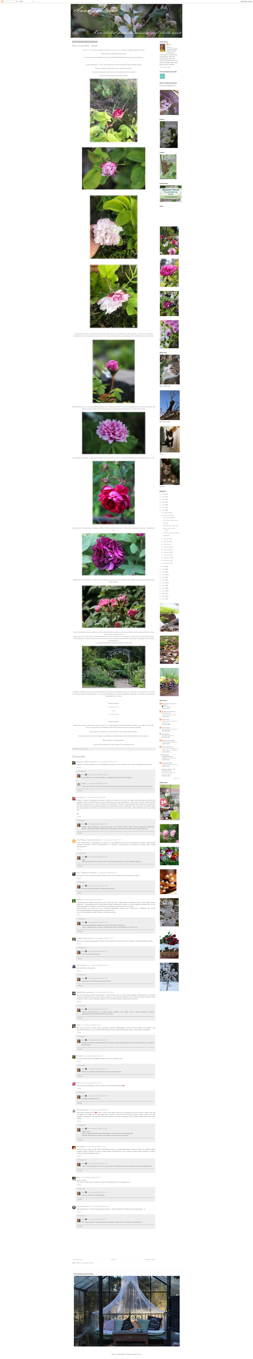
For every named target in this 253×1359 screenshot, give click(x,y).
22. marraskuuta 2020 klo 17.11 (97, 1009)
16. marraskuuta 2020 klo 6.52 (98, 1110)
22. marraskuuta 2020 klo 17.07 (97, 824)
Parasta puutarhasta (168, 711)
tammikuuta (167, 563)
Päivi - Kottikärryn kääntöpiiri (86, 872)
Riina (79, 1177)
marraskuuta (167, 515)
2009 (163, 593)
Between (80, 899)
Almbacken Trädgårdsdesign (167, 755)
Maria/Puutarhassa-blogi (85, 992)
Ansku (84, 783)
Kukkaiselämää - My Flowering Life (168, 770)
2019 (163, 566)
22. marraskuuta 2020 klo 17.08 (97, 857)
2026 (163, 494)
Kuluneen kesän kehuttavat (169, 742)
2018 (163, 569)
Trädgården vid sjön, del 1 (169, 758)
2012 (163, 585)
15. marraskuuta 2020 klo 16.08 (97, 774)
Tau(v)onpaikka (167, 763)
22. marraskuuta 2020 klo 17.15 (97, 1128)
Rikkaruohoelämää (168, 740)
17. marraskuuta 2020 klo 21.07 (99, 1206)
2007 (163, 599)
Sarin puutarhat (167, 747)
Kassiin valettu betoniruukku (170, 764)
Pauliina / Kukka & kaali (85, 938)
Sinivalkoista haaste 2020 (171, 526)
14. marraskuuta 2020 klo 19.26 (104, 992)
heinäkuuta (167, 547)
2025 (163, 497)
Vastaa (79, 767)
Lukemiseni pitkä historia (170, 520)
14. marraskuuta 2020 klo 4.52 (111, 840)
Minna (79, 1083)
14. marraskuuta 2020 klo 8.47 (92, 899)
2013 (163, 583)
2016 (163, 574)
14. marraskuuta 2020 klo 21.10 (91, 1025)
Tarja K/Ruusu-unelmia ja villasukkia (89, 840)
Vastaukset (82, 771)
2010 (163, 591)
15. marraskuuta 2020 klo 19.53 (91, 1083)
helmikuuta (167, 560)
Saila (78, 1025)
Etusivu (113, 1259)
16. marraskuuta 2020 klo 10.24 (96, 1146)
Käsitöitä (165, 523)
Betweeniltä (89, 50)
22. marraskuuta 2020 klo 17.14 (97, 1069)
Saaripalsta (165, 734)
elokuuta (166, 544)
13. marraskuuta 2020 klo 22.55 (95, 797)
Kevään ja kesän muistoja (171, 533)
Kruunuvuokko (82, 965)
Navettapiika (81, 1146)
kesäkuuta (166, 549)
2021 (163, 507)
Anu (83, 774)
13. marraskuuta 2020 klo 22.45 (108, 762)
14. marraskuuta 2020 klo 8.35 (106, 872)
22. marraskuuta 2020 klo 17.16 (97, 1163)
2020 (163, 510)
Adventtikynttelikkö (169, 517)
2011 (163, 588)
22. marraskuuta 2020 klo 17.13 (97, 1040)
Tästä (96, 643)
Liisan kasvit (166, 727)
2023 (163, 502)
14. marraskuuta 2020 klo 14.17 (103, 938)
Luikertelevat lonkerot (168, 735)
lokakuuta (166, 539)
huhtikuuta (166, 555)
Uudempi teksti (77, 1259)
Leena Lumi (81, 797)
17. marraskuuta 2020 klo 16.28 (97, 783)
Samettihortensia (82, 1110)
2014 (163, 580)
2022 (163, 505)
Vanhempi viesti (150, 1259)
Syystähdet (166, 535)
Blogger (138, 1354)
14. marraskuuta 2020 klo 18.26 (97, 965)
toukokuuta (167, 552)
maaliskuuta (167, 558)
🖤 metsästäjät (166, 706)
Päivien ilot (165, 719)
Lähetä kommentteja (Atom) (84, 1263)
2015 (163, 577)
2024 (163, 499)
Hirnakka (80, 1056)
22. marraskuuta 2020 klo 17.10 (97, 922)
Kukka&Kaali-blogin (114, 50)
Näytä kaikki (176, 778)
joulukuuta (166, 512)
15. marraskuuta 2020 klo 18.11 (93, 1056)
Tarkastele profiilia (165, 67)
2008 (163, 596)
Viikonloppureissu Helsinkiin (170, 729)
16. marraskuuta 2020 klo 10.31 (91, 1177)
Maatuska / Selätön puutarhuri (87, 762)
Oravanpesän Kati (83, 1206)
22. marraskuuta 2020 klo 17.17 (97, 1219)
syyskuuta (166, 541)
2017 (163, 572)
